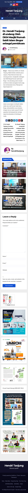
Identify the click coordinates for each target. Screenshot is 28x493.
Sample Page (18, 486)
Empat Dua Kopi (14, 481)
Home (3, 481)
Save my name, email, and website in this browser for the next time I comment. (13, 280)
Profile (21, 483)
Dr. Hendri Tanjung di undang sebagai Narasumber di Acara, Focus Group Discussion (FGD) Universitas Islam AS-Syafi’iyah (8, 130)
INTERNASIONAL (9, 483)
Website (5, 270)
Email (4, 263)
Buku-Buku (7, 481)
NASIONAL (16, 483)
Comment (6, 225)
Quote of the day (10, 486)
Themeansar (14, 477)
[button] (25, 18)
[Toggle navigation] (14, 18)
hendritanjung (13, 47)
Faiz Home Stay (22, 481)
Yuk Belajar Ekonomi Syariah (8, 489)
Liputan (4, 27)
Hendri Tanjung (14, 10)
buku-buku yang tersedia (20, 489)
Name (5, 256)
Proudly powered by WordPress (10, 475)
